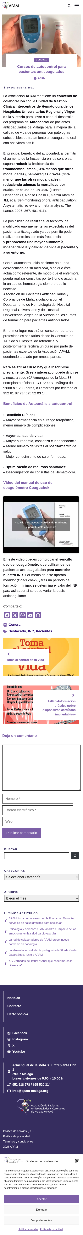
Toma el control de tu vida (25, 660)
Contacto (14, 1006)
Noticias (13, 998)
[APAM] (10, 6)
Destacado (17, 631)
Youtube (18, 1051)
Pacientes (44, 631)
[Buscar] (75, 855)
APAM (42, 78)
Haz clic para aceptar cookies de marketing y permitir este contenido (41, 524)
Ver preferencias (41, 1220)
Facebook (19, 1033)
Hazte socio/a (17, 1014)
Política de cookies (28, 1229)
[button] (77, 1161)
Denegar (41, 1209)
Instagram (20, 1039)
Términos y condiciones (18, 1141)
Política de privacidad (51, 1229)
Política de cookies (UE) (18, 1131)
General (41, 60)
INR (31, 631)
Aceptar (42, 1199)
